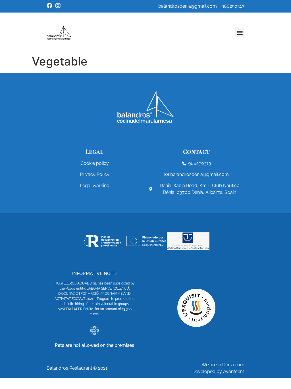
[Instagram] (58, 6)
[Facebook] (49, 6)
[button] (239, 32)
